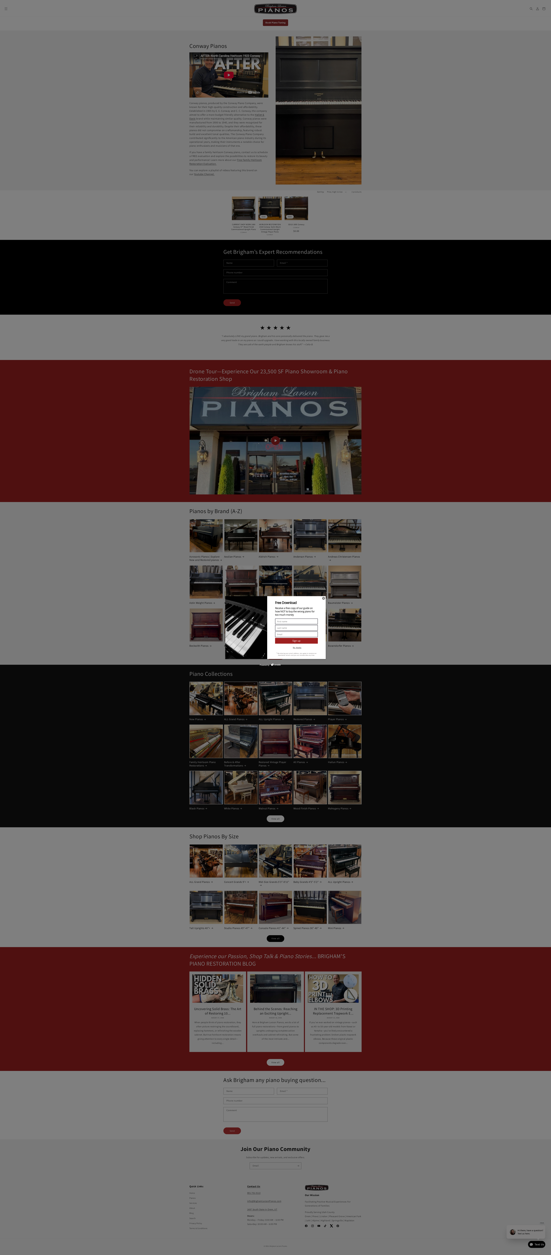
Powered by (264, 665)
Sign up (296, 640)
